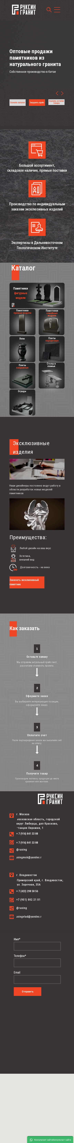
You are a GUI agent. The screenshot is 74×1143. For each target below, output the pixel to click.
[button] (56, 102)
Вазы (22, 338)
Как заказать (24, 628)
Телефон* (20, 956)
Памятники (20, 293)
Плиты (52, 339)
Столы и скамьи (51, 364)
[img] (62, 93)
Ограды (22, 391)
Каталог (23, 268)
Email (17, 972)
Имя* (17, 939)
